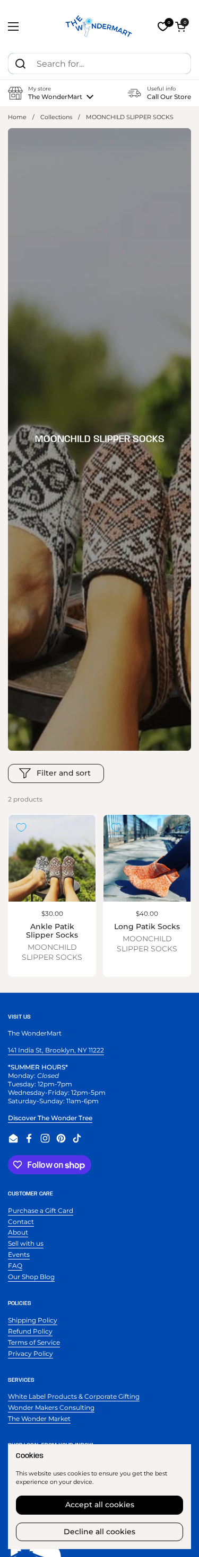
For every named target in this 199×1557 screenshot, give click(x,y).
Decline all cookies (99, 1531)
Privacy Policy (30, 1353)
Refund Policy (30, 1331)
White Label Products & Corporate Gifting (74, 1396)
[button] (180, 26)
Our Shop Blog (31, 1277)
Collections (56, 117)
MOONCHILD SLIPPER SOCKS (52, 951)
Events (19, 1254)
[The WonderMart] (99, 26)
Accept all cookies (99, 1504)
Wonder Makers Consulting (51, 1407)
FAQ (15, 1266)
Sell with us (26, 1243)
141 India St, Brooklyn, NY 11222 (56, 1050)
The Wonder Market (39, 1419)
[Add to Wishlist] (21, 827)
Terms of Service (34, 1342)
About (18, 1232)
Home (17, 117)
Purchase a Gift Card (40, 1210)
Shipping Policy (32, 1320)
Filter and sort (64, 773)
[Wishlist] (163, 26)
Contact (21, 1222)
